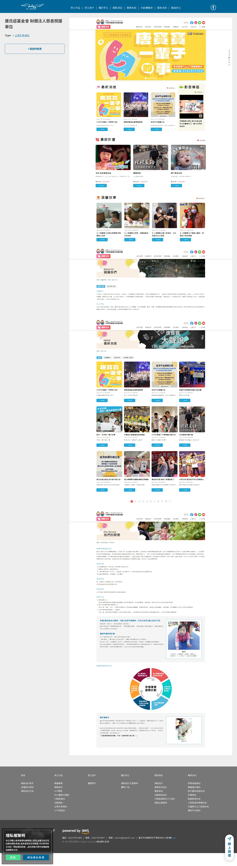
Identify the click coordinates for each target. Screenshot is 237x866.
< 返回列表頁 (35, 48)
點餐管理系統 (194, 798)
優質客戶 (92, 783)
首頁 (23, 775)
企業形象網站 (60, 806)
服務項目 (117, 7)
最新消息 (162, 7)
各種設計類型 (27, 787)
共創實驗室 (147, 7)
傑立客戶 (89, 7)
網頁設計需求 (27, 783)
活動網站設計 (160, 794)
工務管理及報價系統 (197, 802)
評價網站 (192, 794)
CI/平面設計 (59, 810)
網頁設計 (58, 787)
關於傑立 (103, 7)
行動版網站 (59, 798)
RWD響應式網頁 (61, 794)
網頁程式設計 (160, 787)
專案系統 (131, 7)
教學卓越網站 (194, 783)
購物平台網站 (194, 810)
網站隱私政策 (19, 846)
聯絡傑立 (176, 7)
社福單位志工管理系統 (198, 806)
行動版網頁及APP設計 (164, 798)
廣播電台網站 (194, 787)
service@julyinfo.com (125, 837)
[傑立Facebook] (213, 7)
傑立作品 (75, 7)
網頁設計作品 (27, 790)
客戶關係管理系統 (196, 790)
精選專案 (58, 783)
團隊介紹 (125, 787)
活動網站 (58, 802)
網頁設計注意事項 (129, 783)
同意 (13, 857)
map (173, 837)
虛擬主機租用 (160, 802)
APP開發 (58, 790)
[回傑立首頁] (32, 7)
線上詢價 (229, 850)
